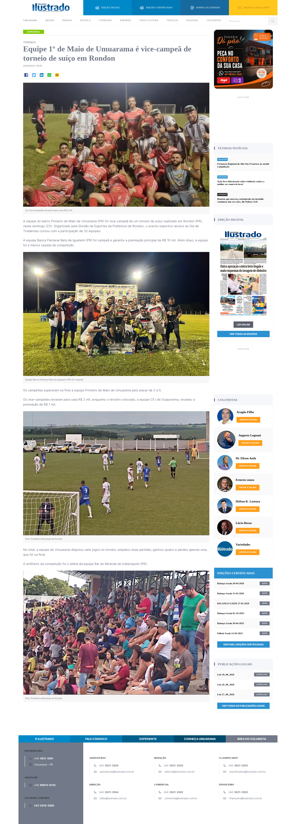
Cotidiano (105, 20)
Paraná (67, 20)
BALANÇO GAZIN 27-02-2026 (233, 603)
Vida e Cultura (148, 20)
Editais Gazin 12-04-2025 (230, 633)
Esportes (125, 20)
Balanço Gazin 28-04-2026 (230, 583)
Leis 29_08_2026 (225, 674)
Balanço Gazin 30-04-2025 (230, 623)
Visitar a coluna (248, 419)
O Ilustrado (44, 739)
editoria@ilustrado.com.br (179, 771)
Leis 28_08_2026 (225, 684)
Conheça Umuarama (200, 739)
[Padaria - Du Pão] (243, 59)
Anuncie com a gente (256, 7)
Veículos (172, 20)
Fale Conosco (96, 739)
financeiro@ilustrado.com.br (245, 798)
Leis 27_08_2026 (225, 694)
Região (49, 20)
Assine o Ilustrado (208, 7)
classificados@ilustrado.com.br (247, 771)
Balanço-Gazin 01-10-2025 (230, 613)
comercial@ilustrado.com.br (180, 798)
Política (85, 20)
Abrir (264, 583)
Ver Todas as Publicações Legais (243, 705)
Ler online (243, 324)
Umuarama (30, 20)
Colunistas (214, 20)
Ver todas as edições (243, 334)
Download (261, 674)
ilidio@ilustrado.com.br (113, 798)
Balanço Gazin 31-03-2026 (230, 593)
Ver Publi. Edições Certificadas (243, 644)
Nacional (192, 20)
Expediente (148, 739)
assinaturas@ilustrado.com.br (117, 771)
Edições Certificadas (159, 7)
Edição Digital (110, 7)
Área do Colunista (251, 739)
